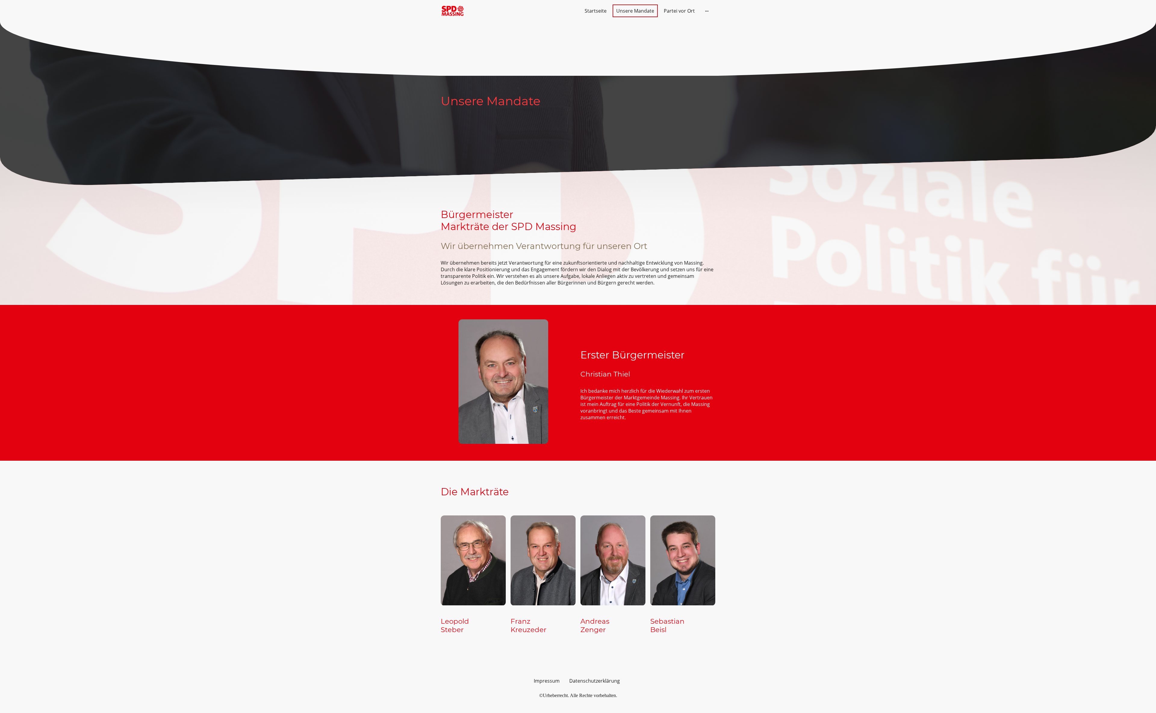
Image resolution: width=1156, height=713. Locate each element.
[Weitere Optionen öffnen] (707, 11)
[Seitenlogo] (453, 11)
